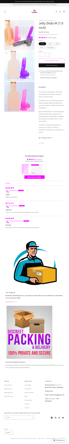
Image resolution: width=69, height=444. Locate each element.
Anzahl (40, 51)
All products (28, 389)
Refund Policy (8, 389)
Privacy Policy (8, 385)
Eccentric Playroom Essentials (20, 438)
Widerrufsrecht (41, 438)
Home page (28, 385)
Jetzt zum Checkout (52, 65)
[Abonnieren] (32, 418)
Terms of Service (8, 396)
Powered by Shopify (32, 438)
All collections (28, 400)
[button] (5, 11)
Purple (42, 44)
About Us (27, 404)
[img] (10, 188)
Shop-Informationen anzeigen (48, 77)
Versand (41, 34)
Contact (27, 407)
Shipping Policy (10, 302)
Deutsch (8, 432)
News (26, 396)
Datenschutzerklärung (51, 438)
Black (57, 44)
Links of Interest (29, 392)
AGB (58, 438)
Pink (41, 47)
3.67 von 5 (39, 159)
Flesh (50, 44)
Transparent (50, 47)
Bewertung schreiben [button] (34, 177)
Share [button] (42, 143)
